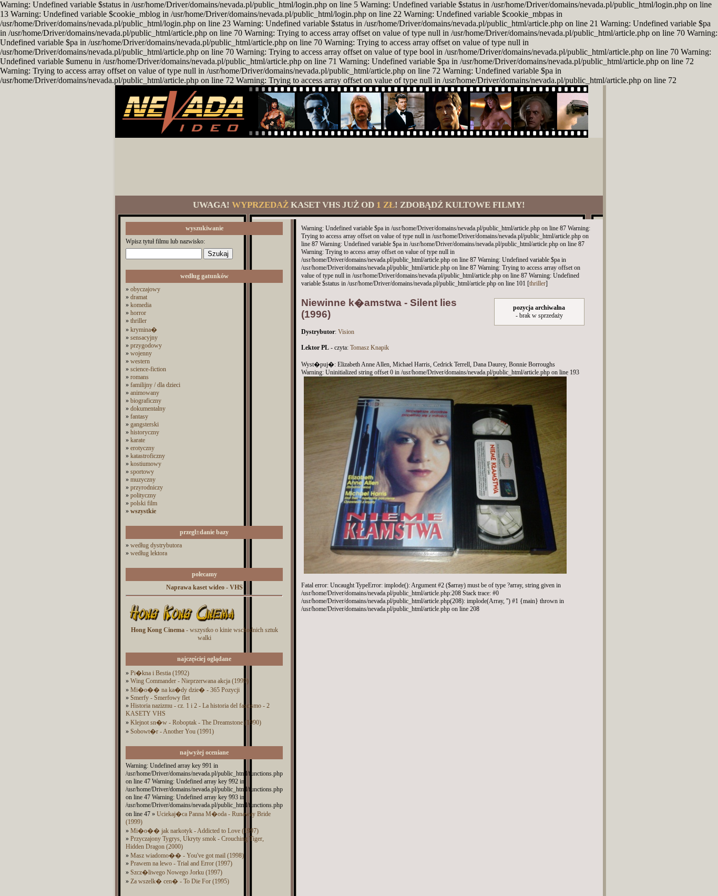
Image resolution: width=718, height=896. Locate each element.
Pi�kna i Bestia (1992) (159, 673)
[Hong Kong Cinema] (182, 624)
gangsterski (144, 424)
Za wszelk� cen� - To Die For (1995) (179, 881)
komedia (140, 305)
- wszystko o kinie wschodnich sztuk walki (204, 634)
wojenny (141, 353)
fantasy (139, 416)
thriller (138, 320)
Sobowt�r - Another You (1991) (172, 731)
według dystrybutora (156, 545)
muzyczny (143, 479)
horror (138, 313)
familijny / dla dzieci (155, 385)
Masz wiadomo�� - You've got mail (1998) (187, 855)
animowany (144, 392)
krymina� (143, 329)
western (140, 361)
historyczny (144, 432)
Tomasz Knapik (369, 347)
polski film (143, 503)
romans (139, 377)
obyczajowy (145, 289)
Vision (346, 331)
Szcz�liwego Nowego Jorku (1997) (176, 872)
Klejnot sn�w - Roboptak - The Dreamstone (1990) (195, 722)
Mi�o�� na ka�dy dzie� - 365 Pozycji (185, 690)
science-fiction (148, 369)
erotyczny (142, 448)
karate (137, 440)
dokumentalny (148, 408)
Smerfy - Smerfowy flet (160, 697)
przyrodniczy (146, 487)
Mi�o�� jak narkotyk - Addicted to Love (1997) (194, 830)
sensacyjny (144, 337)
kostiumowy (145, 463)
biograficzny (145, 400)
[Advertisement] (359, 166)
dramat (138, 297)
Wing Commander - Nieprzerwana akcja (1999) (189, 681)
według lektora (148, 553)
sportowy (142, 471)
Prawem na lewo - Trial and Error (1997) (181, 863)
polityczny (143, 495)
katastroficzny (147, 456)
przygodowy (146, 345)
